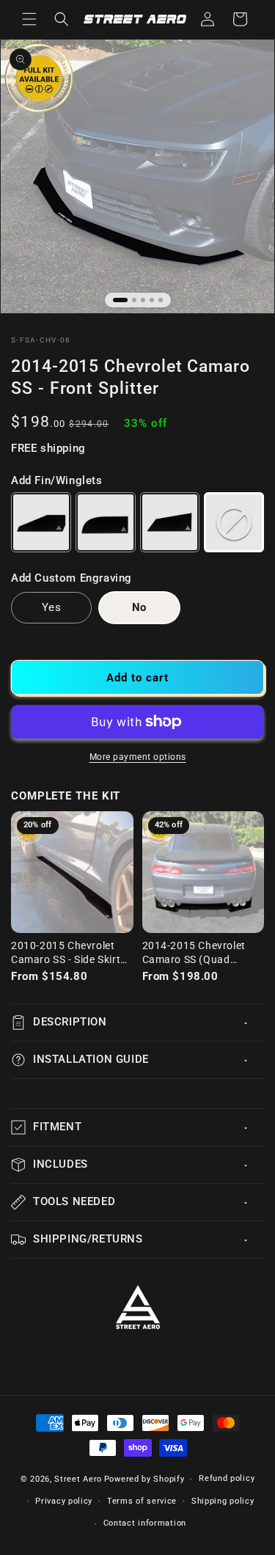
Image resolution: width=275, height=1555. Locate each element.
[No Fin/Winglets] (234, 522)
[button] (29, 19)
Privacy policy (63, 1501)
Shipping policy (222, 1501)
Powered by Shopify (144, 1479)
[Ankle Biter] (41, 522)
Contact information (144, 1523)
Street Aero (78, 1479)
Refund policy (226, 1478)
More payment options (137, 757)
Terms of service (142, 1501)
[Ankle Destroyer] (170, 522)
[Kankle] (106, 522)
